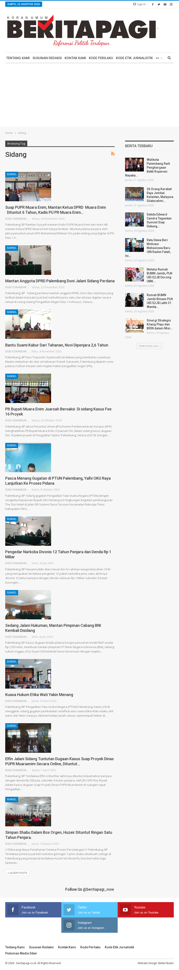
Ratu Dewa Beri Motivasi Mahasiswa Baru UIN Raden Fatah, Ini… (148, 248)
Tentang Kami (18, 58)
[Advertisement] (89, 96)
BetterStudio (166, 963)
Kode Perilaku (101, 58)
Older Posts (18, 873)
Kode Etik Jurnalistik (134, 58)
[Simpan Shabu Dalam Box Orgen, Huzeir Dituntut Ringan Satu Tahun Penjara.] (28, 811)
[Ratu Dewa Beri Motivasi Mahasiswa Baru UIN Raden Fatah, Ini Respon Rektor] (134, 245)
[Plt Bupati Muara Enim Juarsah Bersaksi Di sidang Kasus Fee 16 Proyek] (28, 388)
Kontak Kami (75, 58)
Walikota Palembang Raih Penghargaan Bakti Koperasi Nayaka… (147, 167)
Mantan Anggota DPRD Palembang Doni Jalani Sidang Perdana (60, 281)
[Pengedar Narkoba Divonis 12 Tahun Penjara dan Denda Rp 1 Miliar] (28, 531)
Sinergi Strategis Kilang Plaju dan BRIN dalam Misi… (159, 324)
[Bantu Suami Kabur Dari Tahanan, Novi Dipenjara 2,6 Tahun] (28, 324)
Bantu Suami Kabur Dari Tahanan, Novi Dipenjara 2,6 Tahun (56, 345)
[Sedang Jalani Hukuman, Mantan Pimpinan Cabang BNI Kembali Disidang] (28, 604)
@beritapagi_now (98, 889)
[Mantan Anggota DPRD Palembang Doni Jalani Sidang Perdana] (28, 260)
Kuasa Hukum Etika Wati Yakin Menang (39, 694)
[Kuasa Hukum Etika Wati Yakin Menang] (28, 673)
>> (157, 58)
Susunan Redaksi (47, 58)
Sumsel (12, 174)
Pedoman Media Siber (21, 953)
